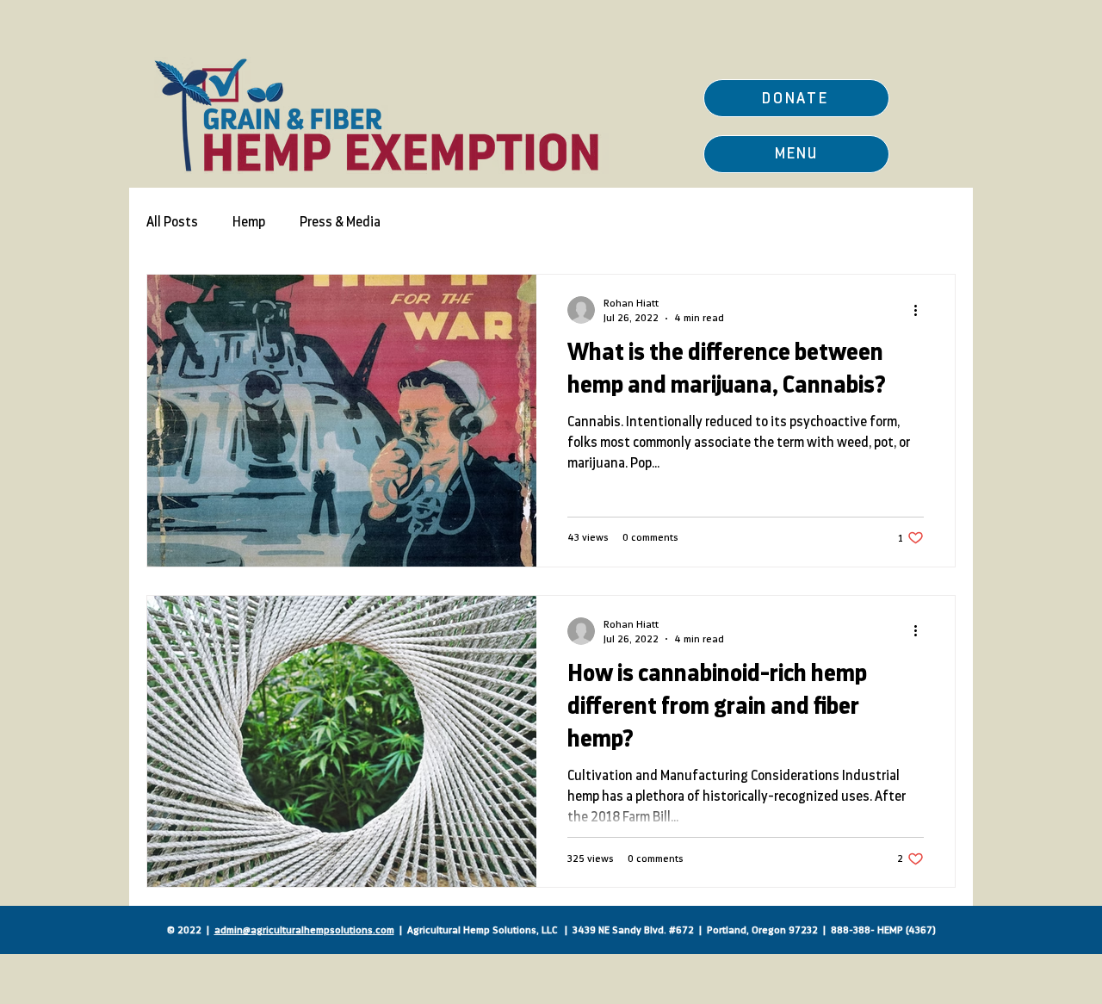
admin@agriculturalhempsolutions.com (304, 930)
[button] (796, 154)
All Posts (172, 222)
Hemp (248, 222)
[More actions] (921, 310)
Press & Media (340, 222)
